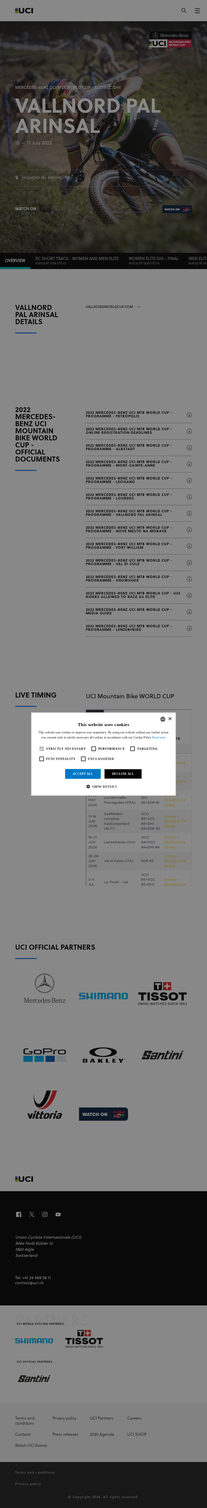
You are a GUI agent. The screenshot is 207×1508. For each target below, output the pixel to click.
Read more (159, 737)
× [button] (170, 719)
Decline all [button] (123, 774)
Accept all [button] (83, 774)
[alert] (103, 754)
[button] (103, 786)
